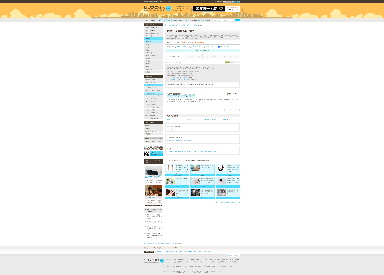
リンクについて (206, 262)
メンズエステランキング (194, 262)
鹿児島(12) (149, 69)
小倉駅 (224, 119)
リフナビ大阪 (160, 252)
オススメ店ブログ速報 (206, 259)
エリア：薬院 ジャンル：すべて (177, 77)
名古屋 (174, 20)
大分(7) (148, 63)
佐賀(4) (148, 72)
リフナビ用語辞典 (234, 259)
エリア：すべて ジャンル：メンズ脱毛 (179, 79)
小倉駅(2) (147, 134)
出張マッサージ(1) (151, 30)
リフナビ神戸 (169, 252)
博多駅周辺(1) (171, 140)
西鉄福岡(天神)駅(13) (150, 131)
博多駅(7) (147, 125)
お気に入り (208, 20)
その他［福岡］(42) (151, 55)
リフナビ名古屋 (188, 252)
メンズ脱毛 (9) (151, 93)
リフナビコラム (224, 259)
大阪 (159, 20)
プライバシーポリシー (232, 266)
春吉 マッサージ (188, 151)
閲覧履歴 (201, 20)
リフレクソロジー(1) (172, 129)
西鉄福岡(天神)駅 (208, 119)
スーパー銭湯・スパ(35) (152, 118)
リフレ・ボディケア (151, 104)
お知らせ (169, 266)
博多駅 (168, 119)
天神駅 (187, 119)
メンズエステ (149, 85)
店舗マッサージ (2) (152, 87)
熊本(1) (189, 140)
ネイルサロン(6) (150, 101)
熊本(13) (148, 58)
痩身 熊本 (213, 151)
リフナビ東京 (197, 252)
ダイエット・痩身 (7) (152, 98)
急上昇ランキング (182, 262)
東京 (180, 20)
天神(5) (178, 140)
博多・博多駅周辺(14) (152, 33)
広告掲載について (177, 266)
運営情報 (208, 266)
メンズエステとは (171, 262)
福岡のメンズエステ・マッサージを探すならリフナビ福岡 (192, 272)
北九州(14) (149, 53)
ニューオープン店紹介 (194, 259)
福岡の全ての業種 (151, 79)
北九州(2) (183, 140)
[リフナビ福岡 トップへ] (157, 9)
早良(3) (148, 50)
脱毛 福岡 (207, 151)
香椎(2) (148, 47)
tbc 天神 (180, 151)
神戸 (164, 20)
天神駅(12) (147, 128)
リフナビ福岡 (206, 252)
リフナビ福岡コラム (192, 20)
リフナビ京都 (178, 252)
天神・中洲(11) (150, 36)
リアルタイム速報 (171, 259)
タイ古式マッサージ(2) (152, 112)
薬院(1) (148, 39)
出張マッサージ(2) (151, 82)
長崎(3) (148, 61)
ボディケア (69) (151, 110)
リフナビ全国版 (149, 252)
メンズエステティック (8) (154, 90)
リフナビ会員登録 (188, 266)
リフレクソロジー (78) (153, 107)
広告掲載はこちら (224, 262)
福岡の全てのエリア (151, 27)
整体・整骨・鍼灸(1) (151, 115)
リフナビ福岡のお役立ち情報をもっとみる (228, 202)
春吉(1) (148, 44)
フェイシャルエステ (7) (153, 96)
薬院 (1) (149, 41)
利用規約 (222, 266)
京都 (169, 20)
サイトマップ (215, 266)
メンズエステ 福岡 (172, 151)
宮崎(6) (148, 66)
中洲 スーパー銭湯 (199, 151)
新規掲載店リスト (182, 259)
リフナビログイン (199, 266)
